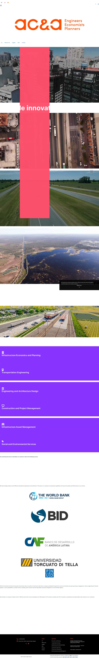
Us (1, 42)
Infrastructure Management (57, 649)
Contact (23, 42)
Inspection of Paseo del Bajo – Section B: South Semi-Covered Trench (77, 646)
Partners (43, 647)
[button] (1, 5)
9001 (66, 657)
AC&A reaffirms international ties (75, 649)
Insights (13, 42)
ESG (19, 42)
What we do (7, 42)
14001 (70, 657)
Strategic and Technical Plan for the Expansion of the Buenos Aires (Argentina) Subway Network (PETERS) (77, 641)
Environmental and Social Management (59, 651)
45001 (76, 657)
